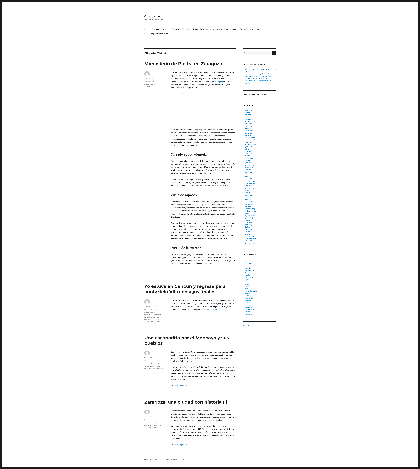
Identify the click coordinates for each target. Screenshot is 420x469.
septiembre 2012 (250, 243)
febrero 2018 (249, 119)
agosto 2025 (249, 110)
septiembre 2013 (250, 216)
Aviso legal (157, 459)
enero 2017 (248, 135)
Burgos (247, 261)
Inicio (146, 29)
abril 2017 (248, 128)
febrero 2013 (249, 232)
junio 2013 (248, 223)
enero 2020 (248, 115)
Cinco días (152, 16)
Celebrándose (249, 270)
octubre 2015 (249, 163)
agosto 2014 (249, 190)
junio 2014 (248, 195)
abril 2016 (248, 156)
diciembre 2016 (250, 138)
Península (248, 300)
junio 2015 (248, 172)
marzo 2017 (249, 131)
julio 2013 (248, 220)
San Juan (248, 305)
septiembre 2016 (250, 144)
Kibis (159, 315)
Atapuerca (248, 259)
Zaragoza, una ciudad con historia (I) (185, 402)
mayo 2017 (248, 126)
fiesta (246, 280)
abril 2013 (248, 227)
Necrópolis (248, 293)
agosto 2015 (249, 167)
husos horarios (149, 425)
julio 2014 (248, 193)
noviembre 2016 (250, 140)
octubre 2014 (249, 186)
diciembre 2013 (250, 209)
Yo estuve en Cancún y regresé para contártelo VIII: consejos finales (185, 289)
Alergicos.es (247, 325)
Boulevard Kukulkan (151, 84)
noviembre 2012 (250, 239)
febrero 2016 (249, 161)
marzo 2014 (249, 202)
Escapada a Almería (160, 29)
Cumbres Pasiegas (151, 364)
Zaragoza (218, 81)
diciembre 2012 (250, 236)
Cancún (147, 315)
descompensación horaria (153, 423)
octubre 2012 (249, 241)
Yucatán (153, 321)
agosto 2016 (249, 147)
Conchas (154, 315)
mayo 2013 (248, 225)
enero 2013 (248, 234)
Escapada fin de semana (250, 29)
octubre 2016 (249, 142)
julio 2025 (248, 112)
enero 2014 (248, 206)
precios (247, 303)
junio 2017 (248, 124)
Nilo (150, 427)
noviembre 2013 (250, 211)
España (247, 275)
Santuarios (248, 307)
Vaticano (248, 312)
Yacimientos (249, 314)
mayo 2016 (248, 154)
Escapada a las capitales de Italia (256, 78)
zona (159, 321)
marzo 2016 (249, 158)
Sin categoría (149, 81)
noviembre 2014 (250, 183)
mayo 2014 (248, 197)
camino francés (149, 309)
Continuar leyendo (209, 309)
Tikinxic (147, 87)
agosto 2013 (249, 218)
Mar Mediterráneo (251, 291)
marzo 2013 (249, 229)
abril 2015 (248, 177)
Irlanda (247, 286)
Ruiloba (152, 366)
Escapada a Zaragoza (181, 29)
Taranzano (153, 368)
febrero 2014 (249, 204)
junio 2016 (248, 151)
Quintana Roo (154, 319)
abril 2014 (248, 200)
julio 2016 (248, 149)
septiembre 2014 (250, 188)
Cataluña (248, 268)
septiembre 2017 (250, 121)
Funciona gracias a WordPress (173, 459)
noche (247, 296)
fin (145, 420)
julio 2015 (248, 170)
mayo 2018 (248, 117)
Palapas (156, 317)
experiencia (249, 277)
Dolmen (247, 273)
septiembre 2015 (250, 165)
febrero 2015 (249, 179)
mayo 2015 (248, 174)
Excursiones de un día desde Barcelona (258, 76)
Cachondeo (248, 264)
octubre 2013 (249, 213)
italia (246, 289)
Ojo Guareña (249, 298)
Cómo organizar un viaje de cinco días (258, 74)
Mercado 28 (148, 317)
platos (146, 319)
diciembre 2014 (250, 181)
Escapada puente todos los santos (159, 34)
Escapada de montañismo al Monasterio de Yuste (214, 29)
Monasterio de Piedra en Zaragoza (183, 63)
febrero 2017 (249, 133)
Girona (247, 284)
